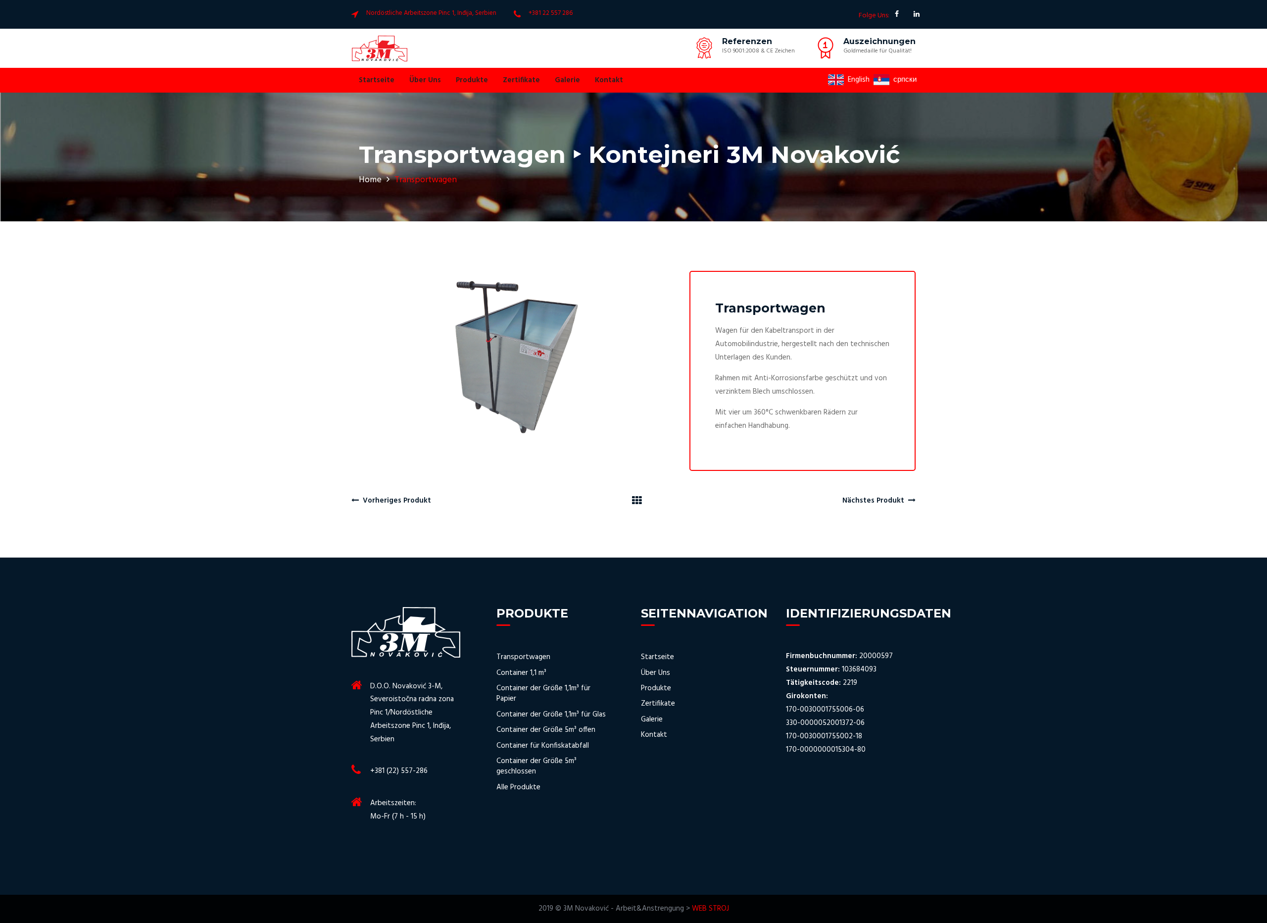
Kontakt (609, 80)
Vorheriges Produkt (395, 501)
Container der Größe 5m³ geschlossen (536, 766)
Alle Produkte (518, 787)
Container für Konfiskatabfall (542, 746)
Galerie (567, 80)
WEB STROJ (710, 909)
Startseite (376, 80)
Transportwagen (523, 657)
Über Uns (425, 80)
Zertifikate (521, 80)
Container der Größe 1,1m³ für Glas (551, 715)
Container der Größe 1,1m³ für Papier (543, 694)
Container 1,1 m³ (521, 673)
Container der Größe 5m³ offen (545, 730)
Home (370, 180)
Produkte (472, 80)
